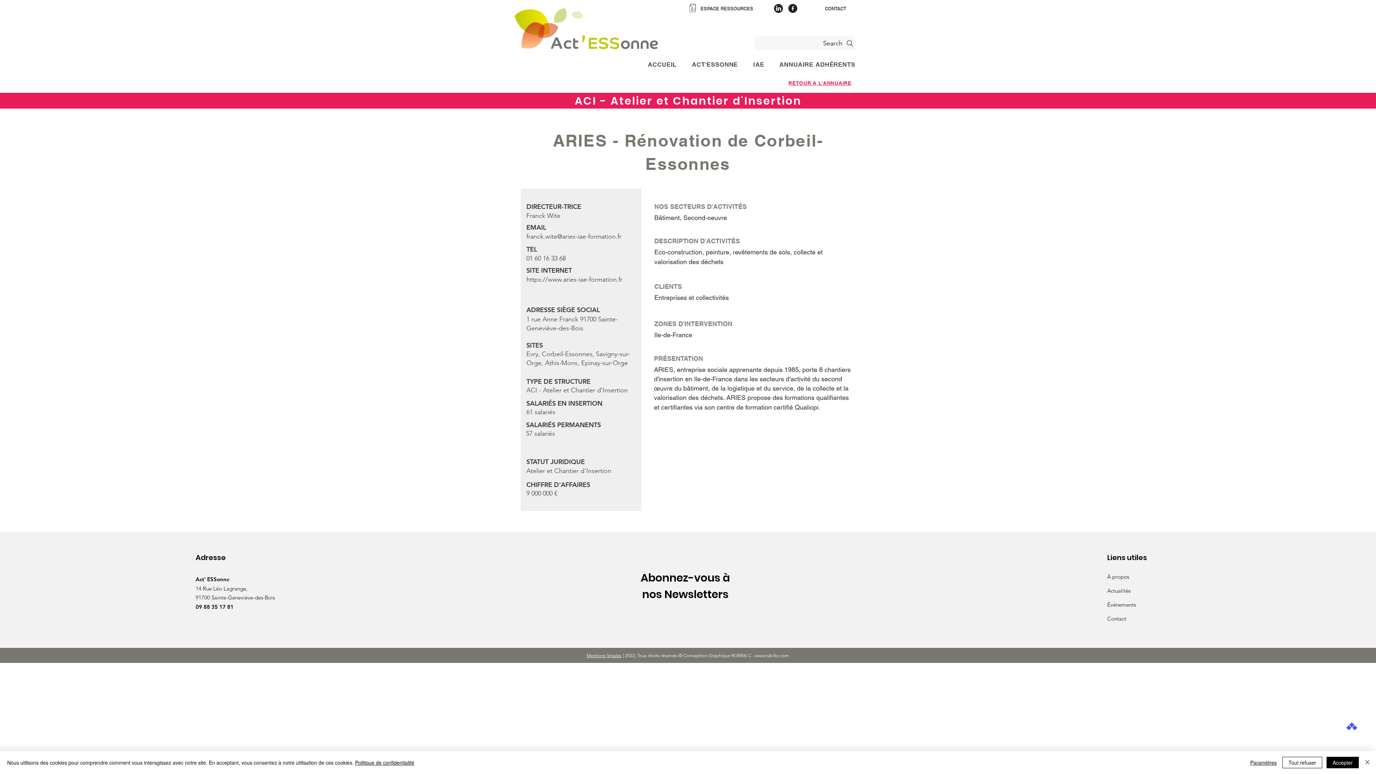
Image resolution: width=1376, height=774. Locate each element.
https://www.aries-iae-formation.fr (574, 279)
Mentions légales (604, 655)
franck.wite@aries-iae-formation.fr (573, 236)
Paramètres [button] (1263, 762)
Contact (1116, 618)
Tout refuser (1302, 762)
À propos (1118, 576)
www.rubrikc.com (772, 655)
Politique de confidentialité (384, 762)
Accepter (1343, 762)
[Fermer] (1367, 762)
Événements (1121, 604)
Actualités (1119, 590)
